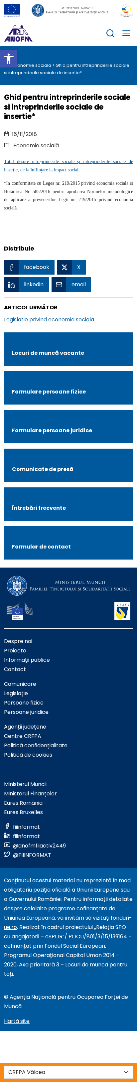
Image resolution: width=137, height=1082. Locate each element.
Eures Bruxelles (23, 812)
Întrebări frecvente (39, 508)
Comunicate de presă (42, 469)
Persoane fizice (24, 703)
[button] (8, 58)
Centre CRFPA (22, 736)
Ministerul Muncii (25, 784)
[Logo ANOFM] (18, 33)
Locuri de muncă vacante (48, 353)
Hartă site (17, 1021)
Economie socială (32, 65)
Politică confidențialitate (36, 745)
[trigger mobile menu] (126, 34)
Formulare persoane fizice (49, 392)
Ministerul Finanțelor (30, 793)
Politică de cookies (28, 755)
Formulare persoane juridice (52, 430)
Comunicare (20, 684)
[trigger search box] (110, 34)
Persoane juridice (26, 712)
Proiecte (15, 650)
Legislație (16, 693)
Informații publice (27, 660)
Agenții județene (25, 727)
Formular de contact (41, 547)
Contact (15, 669)
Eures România (23, 803)
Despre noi (18, 641)
